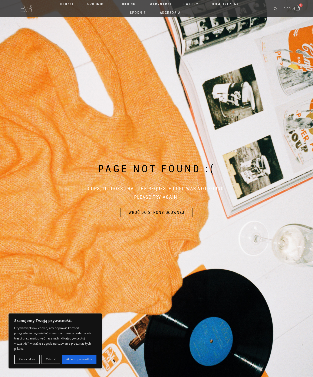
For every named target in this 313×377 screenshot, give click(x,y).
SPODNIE (138, 13)
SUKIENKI (128, 4)
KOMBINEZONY (225, 4)
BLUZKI (66, 4)
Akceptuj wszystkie (79, 359)
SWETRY (191, 4)
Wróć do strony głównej (156, 212)
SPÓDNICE (96, 4)
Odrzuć (51, 359)
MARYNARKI (160, 4)
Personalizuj (27, 359)
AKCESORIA (170, 13)
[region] (55, 340)
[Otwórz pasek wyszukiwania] (276, 8)
